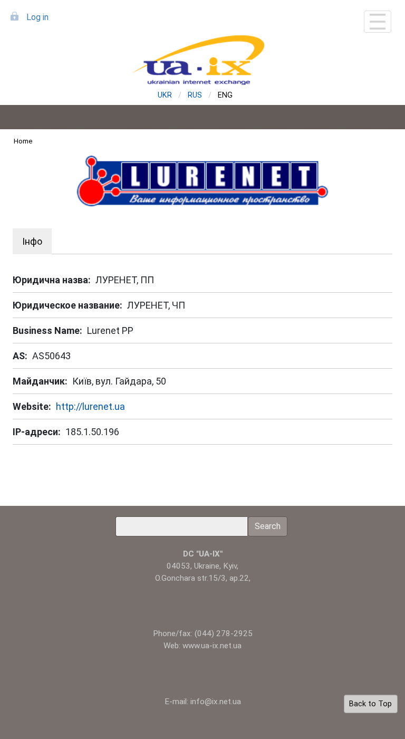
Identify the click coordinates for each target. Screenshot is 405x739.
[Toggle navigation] (377, 22)
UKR (165, 95)
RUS (195, 95)
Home (23, 141)
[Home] (202, 60)
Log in (37, 17)
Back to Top (370, 703)
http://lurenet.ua (90, 406)
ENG (225, 95)
